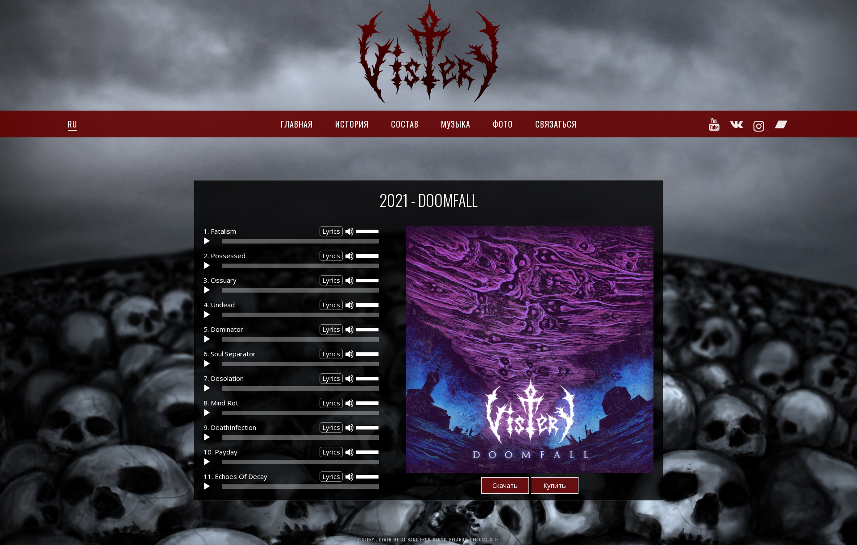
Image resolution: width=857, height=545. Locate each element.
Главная (297, 124)
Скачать (505, 485)
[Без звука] (349, 231)
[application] (293, 243)
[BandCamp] (781, 124)
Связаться (556, 124)
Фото (503, 124)
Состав (405, 124)
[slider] (368, 231)
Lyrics (331, 231)
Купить (554, 485)
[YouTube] (714, 124)
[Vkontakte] (737, 124)
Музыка (455, 124)
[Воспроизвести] (206, 241)
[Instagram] (759, 125)
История (352, 124)
